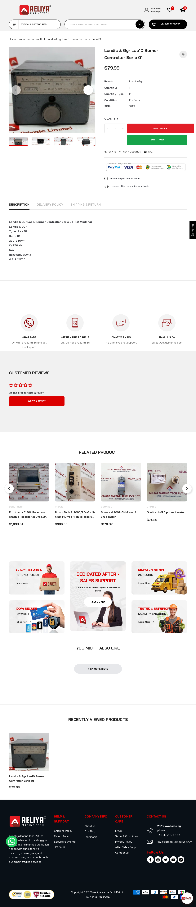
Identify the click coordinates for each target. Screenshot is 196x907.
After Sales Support (127, 847)
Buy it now (157, 139)
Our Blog (90, 831)
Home (12, 39)
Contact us (122, 852)
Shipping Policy (63, 830)
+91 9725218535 (169, 835)
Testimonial (91, 836)
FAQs (118, 830)
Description (19, 204)
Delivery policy (50, 204)
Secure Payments (65, 841)
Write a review (37, 401)
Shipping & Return (85, 204)
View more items (98, 669)
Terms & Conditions (126, 836)
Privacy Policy (123, 841)
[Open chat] (187, 898)
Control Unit (38, 39)
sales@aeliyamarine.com (174, 842)
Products (23, 39)
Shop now (22, 622)
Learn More (22, 583)
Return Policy (62, 836)
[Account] (147, 10)
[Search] (140, 24)
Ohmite (151, 506)
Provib (59, 506)
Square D (107, 506)
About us (90, 825)
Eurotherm (16, 506)
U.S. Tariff (59, 847)
